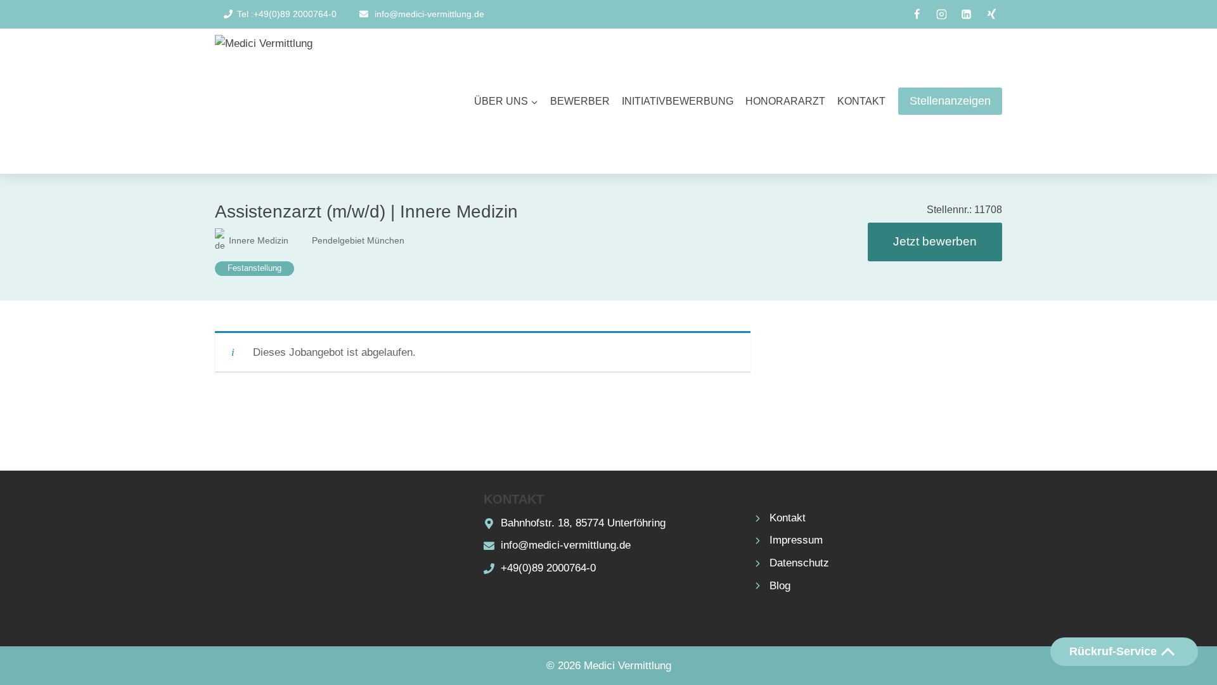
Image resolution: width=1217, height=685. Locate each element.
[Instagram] (942, 14)
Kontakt (861, 101)
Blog (779, 586)
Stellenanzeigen (950, 101)
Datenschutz (799, 563)
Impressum (796, 540)
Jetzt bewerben (935, 241)
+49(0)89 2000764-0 (548, 568)
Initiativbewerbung (677, 101)
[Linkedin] (966, 14)
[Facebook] (917, 14)
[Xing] (991, 14)
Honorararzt (785, 101)
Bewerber (580, 101)
